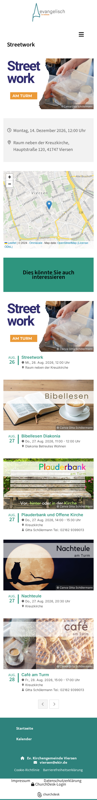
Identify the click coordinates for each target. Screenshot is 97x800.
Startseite (24, 728)
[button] (48, 34)
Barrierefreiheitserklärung (63, 770)
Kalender (24, 739)
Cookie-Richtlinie (26, 770)
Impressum (20, 780)
